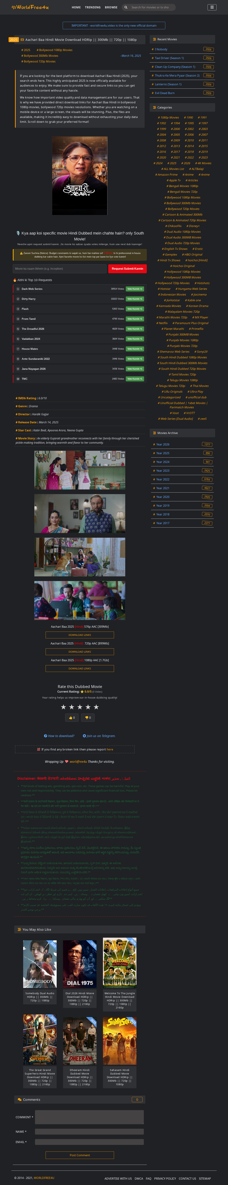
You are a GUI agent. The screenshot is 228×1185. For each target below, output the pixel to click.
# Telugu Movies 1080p (182, 380)
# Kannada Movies (169, 306)
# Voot (174, 413)
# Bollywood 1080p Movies (54, 50)
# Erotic (197, 249)
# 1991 (202, 117)
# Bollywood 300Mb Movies (39, 56)
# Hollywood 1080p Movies (182, 272)
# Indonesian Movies (172, 294)
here (110, 749)
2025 (13, 39)
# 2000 (175, 129)
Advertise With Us (118, 1179)
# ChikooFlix (173, 226)
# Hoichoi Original (182, 266)
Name (21, 1132)
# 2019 (203, 152)
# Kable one (193, 300)
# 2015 (203, 146)
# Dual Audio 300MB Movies (182, 237)
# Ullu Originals (172, 392)
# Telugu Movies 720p (171, 386)
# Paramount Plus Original (190, 323)
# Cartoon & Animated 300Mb (182, 214)
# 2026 (186, 163)
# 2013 (175, 146)
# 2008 (162, 140)
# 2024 (158, 163)
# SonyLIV (201, 352)
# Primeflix (196, 329)
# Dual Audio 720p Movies (182, 243)
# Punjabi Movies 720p (182, 346)
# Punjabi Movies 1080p (182, 340)
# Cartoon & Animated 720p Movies (182, 220)
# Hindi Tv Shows (169, 260)
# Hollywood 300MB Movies (182, 277)
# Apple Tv (173, 180)
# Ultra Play (195, 392)
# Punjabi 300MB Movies (182, 334)
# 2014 (189, 146)
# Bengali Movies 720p (182, 192)
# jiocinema (199, 294)
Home (76, 7)
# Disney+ (193, 226)
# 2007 (203, 135)
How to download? (60, 736)
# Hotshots (202, 283)
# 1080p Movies (169, 117)
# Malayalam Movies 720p (182, 312)
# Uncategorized (169, 397)
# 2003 (203, 129)
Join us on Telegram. (101, 736)
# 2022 (189, 157)
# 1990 (188, 117)
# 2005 (175, 135)
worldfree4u (79, 761)
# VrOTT (189, 413)
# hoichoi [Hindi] (196, 260)
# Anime (188, 175)
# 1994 (175, 123)
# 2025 (25, 50)
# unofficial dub (196, 397)
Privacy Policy (165, 1179)
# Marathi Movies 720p (172, 317)
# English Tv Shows (175, 249)
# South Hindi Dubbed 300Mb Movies (182, 363)
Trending (93, 7)
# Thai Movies (199, 386)
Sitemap (205, 1179)
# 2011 (203, 140)
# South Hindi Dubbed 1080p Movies (182, 357)
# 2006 (189, 135)
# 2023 (203, 157)
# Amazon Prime (166, 175)
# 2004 (162, 135)
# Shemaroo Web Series (173, 352)
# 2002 (189, 129)
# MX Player (200, 317)
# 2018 (189, 152)
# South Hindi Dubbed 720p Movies (182, 369)
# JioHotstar (172, 300)
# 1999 (162, 129)
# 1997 (203, 123)
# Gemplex (169, 254)
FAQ (148, 1179)
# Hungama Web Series (191, 289)
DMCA (139, 1179)
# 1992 (162, 123)
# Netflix (162, 323)
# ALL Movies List (173, 169)
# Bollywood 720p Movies (38, 61)
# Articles (192, 180)
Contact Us (187, 1179)
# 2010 (189, 140)
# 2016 (162, 152)
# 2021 (175, 157)
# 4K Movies (203, 163)
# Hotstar (164, 289)
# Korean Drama (197, 306)
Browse (111, 7)
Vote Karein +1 (135, 289)
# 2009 (175, 140)
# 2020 (162, 157)
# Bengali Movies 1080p (182, 186)
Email (21, 1142)
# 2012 (162, 146)
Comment (24, 1117)
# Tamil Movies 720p (182, 374)
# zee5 (202, 419)
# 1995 (189, 123)
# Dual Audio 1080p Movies (182, 232)
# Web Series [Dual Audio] (175, 419)
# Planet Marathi (172, 329)
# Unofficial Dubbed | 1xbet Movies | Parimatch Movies (182, 405)
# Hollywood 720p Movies (172, 283)
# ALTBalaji (196, 169)
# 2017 (175, 152)
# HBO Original (192, 254)
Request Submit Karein (127, 268)
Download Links (80, 635)
